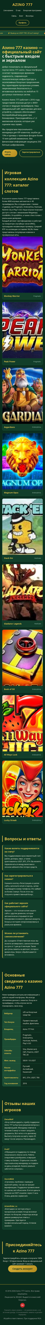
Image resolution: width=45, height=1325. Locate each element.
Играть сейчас (8, 153)
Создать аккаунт (22, 1268)
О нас (18, 10)
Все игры (29, 16)
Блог (21, 16)
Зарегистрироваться (31, 152)
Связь (14, 16)
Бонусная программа (32, 10)
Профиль (22, 23)
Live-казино (8, 10)
